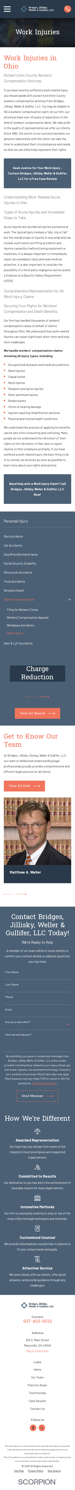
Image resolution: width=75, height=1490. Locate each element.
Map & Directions (37, 1351)
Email (8, 1009)
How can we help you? (18, 1034)
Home (37, 1369)
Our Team (37, 1377)
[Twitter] (42, 1428)
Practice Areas (37, 1385)
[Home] (37, 9)
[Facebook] (33, 1428)
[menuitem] (37, 536)
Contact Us (37, 1408)
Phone (9, 997)
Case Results (37, 1401)
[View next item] (44, 697)
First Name (12, 972)
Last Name (12, 984)
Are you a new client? (17, 1022)
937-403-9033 (37, 1321)
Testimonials (37, 1393)
